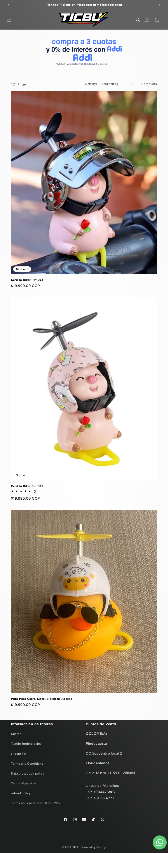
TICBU (76, 847)
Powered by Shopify (93, 847)
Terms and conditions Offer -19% (35, 803)
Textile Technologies (26, 744)
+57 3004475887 (101, 792)
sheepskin (18, 753)
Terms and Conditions (27, 764)
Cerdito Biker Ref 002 (27, 279)
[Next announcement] (159, 5)
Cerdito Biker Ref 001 (27, 486)
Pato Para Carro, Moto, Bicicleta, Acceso (41, 698)
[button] (9, 20)
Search (16, 734)
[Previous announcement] (8, 5)
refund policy (21, 793)
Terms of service (23, 783)
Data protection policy (27, 773)
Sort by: (91, 84)
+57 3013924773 (100, 798)
